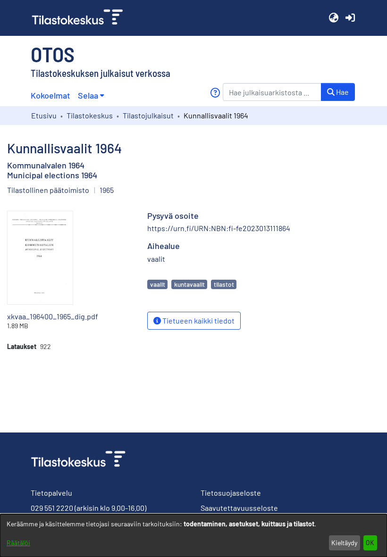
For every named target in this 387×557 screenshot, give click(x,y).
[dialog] (193, 535)
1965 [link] (107, 189)
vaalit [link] (156, 258)
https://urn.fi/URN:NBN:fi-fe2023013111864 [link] (218, 228)
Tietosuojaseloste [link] (231, 492)
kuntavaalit (189, 284)
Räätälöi (18, 543)
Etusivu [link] (44, 115)
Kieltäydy (344, 543)
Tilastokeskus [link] (90, 115)
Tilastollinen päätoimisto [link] (48, 189)
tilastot (224, 284)
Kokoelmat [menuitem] (50, 95)
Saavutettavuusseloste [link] (239, 507)
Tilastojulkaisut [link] (148, 115)
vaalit (157, 284)
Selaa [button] (88, 95)
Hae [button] (342, 91)
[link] (81, 18)
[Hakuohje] (215, 93)
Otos (53, 54)
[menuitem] (91, 95)
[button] (333, 18)
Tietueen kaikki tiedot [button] (198, 320)
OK (370, 543)
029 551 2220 (52, 507)
